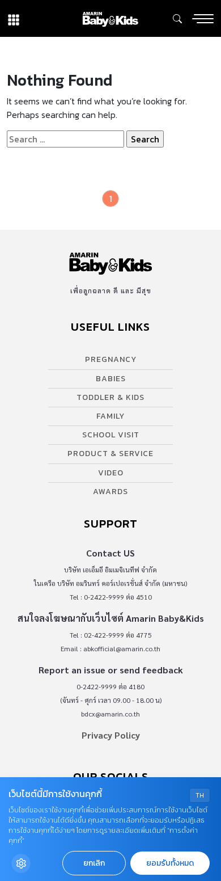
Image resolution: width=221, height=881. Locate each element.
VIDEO (111, 473)
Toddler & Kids (110, 397)
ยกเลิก (94, 863)
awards (110, 492)
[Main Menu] (203, 19)
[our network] (13, 18)
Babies (111, 379)
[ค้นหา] (177, 18)
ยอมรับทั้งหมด (170, 863)
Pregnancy (111, 359)
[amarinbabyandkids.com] (110, 18)
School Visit (110, 435)
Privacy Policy (111, 735)
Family (110, 416)
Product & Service (110, 454)
